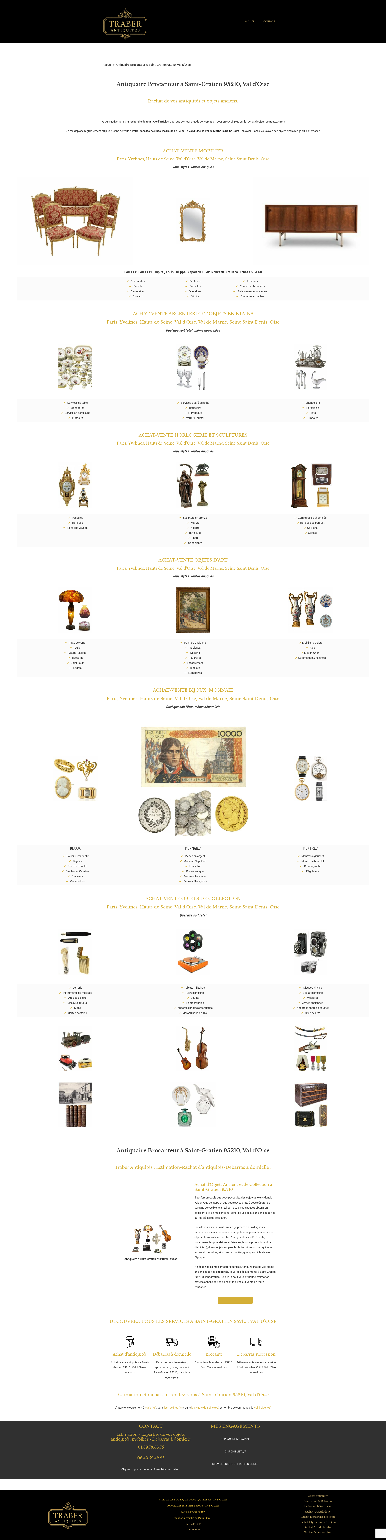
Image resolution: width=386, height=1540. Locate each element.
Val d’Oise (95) (262, 1407)
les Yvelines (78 (173, 1407)
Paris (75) (150, 1407)
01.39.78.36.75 (151, 1447)
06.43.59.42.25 (150, 1458)
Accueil (249, 21)
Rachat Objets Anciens (318, 1532)
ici (132, 1469)
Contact (269, 21)
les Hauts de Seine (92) (205, 1407)
